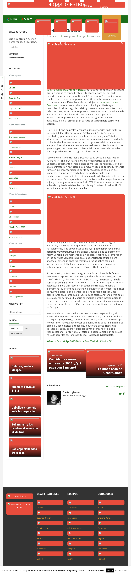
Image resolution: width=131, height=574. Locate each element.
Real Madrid (91, 341)
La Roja (12, 206)
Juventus (70, 559)
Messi (100, 507)
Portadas (111, 36)
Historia (12, 266)
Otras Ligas (13, 188)
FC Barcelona (73, 507)
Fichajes (27, 19)
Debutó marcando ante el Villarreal (66, 89)
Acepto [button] (110, 570)
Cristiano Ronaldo (105, 518)
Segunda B (13, 118)
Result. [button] (27, 328)
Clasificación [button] (16, 328)
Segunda (92, 35)
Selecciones (14, 217)
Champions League (17, 137)
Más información (122, 570)
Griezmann (102, 548)
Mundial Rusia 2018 (17, 227)
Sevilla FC (106, 341)
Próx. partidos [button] (16, 333)
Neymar (101, 538)
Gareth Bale (54, 341)
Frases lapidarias (16, 296)
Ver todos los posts (115, 386)
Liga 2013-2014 (73, 341)
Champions (43, 37)
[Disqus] (84, 449)
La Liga (13, 19)
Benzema (102, 528)
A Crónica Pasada (16, 237)
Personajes (13, 276)
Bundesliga (13, 178)
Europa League (15, 147)
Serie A (76, 33)
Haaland (101, 559)
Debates (12, 286)
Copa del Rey (14, 98)
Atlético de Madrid (75, 528)
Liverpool (71, 548)
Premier (61, 34)
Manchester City (74, 538)
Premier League (15, 157)
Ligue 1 (40, 559)
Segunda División (16, 108)
